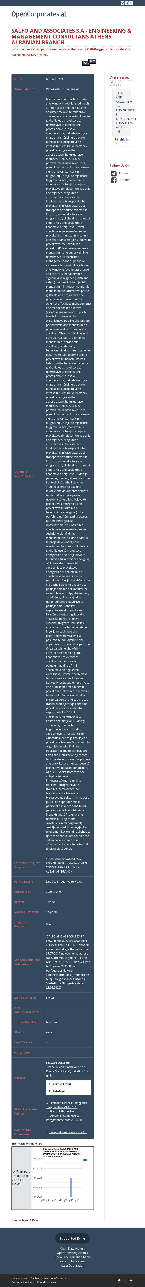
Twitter (123, 173)
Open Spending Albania (72, 1253)
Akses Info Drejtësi (72, 1261)
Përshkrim (122, 139)
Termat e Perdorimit (23, 1282)
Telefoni (59, 1091)
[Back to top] (131, 1280)
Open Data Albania (72, 1248)
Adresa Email (62, 1084)
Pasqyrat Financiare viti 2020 (68, 1132)
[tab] (68, 1084)
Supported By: (70, 1238)
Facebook (124, 180)
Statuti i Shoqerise (61, 1111)
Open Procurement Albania (72, 1257)
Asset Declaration (72, 1265)
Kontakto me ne (46, 1282)
